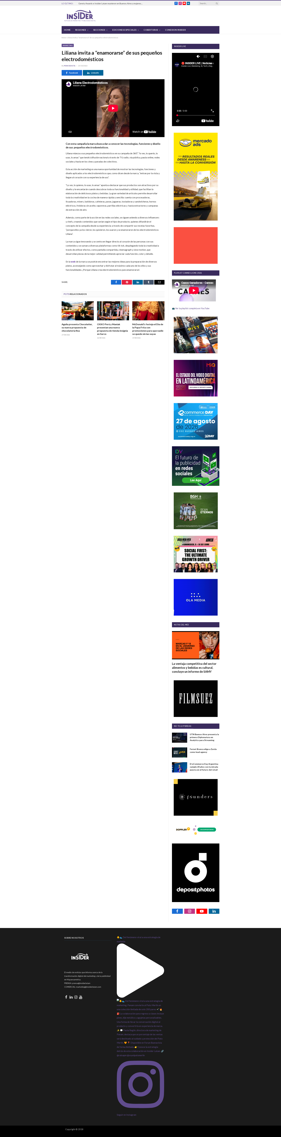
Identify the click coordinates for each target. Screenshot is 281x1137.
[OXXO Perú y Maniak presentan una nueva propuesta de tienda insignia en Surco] (113, 310)
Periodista (70, 66)
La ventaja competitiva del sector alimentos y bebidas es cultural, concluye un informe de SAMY (194, 667)
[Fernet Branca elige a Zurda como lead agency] (179, 752)
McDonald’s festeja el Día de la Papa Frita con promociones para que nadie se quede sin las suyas (147, 329)
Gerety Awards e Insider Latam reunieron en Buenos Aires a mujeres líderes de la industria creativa (111, 3)
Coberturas (151, 30)
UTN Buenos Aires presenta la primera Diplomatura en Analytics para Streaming (204, 737)
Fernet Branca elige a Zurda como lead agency (203, 750)
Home (67, 30)
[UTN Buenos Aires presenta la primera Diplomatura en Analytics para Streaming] (179, 738)
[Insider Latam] (80, 16)
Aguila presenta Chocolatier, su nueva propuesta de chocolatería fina (77, 327)
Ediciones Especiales (124, 30)
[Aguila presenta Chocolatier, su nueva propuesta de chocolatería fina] (78, 310)
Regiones (80, 30)
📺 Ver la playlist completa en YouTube (190, 308)
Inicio (64, 37)
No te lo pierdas (182, 726)
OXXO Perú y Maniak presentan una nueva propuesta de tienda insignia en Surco (112, 329)
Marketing (68, 45)
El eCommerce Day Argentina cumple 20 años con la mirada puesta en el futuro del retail (204, 767)
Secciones (99, 30)
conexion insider (175, 30)
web (73, 261)
